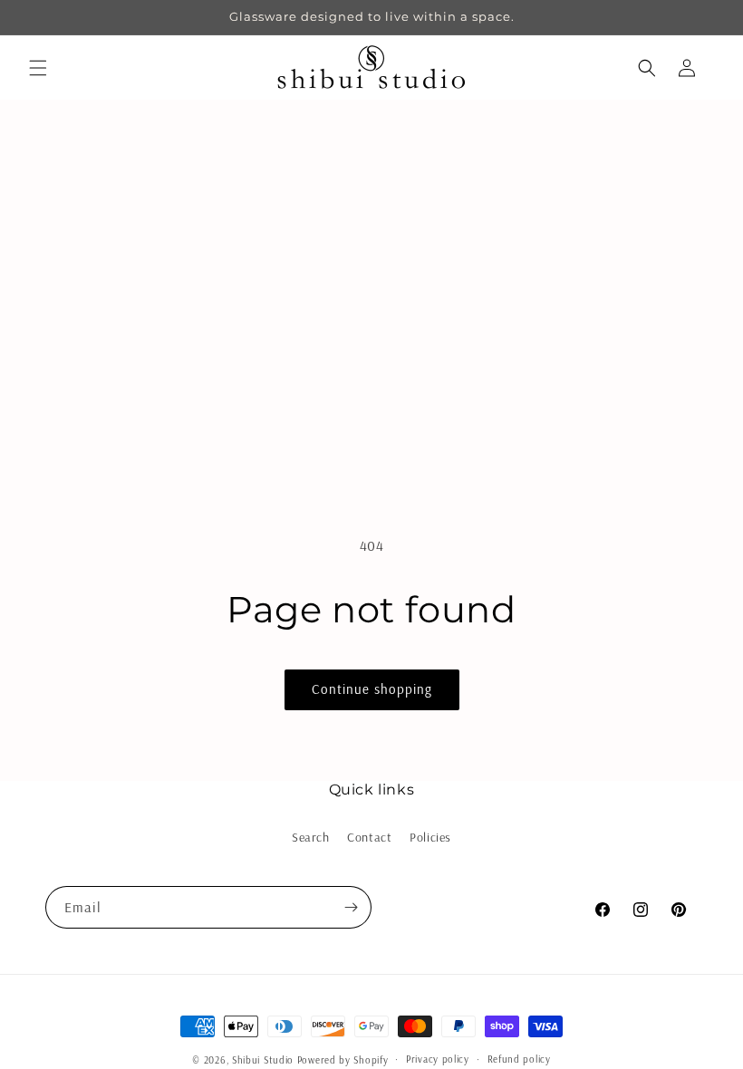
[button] (38, 68)
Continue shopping (372, 689)
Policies (430, 837)
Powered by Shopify (343, 1060)
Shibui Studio (263, 1060)
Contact (369, 837)
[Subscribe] (351, 907)
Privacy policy (437, 1059)
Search (311, 837)
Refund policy (519, 1059)
